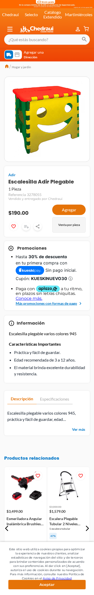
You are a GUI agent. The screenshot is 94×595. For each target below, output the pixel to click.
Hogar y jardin (21, 67)
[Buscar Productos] (84, 40)
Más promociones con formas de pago (46, 303)
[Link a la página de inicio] (6, 67)
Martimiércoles (78, 14)
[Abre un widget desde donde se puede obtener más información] (73, 585)
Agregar (69, 209)
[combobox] (47, 39)
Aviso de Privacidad (57, 578)
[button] (10, 29)
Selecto (31, 14)
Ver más (78, 429)
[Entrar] (78, 29)
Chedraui (10, 14)
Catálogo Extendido (52, 14)
